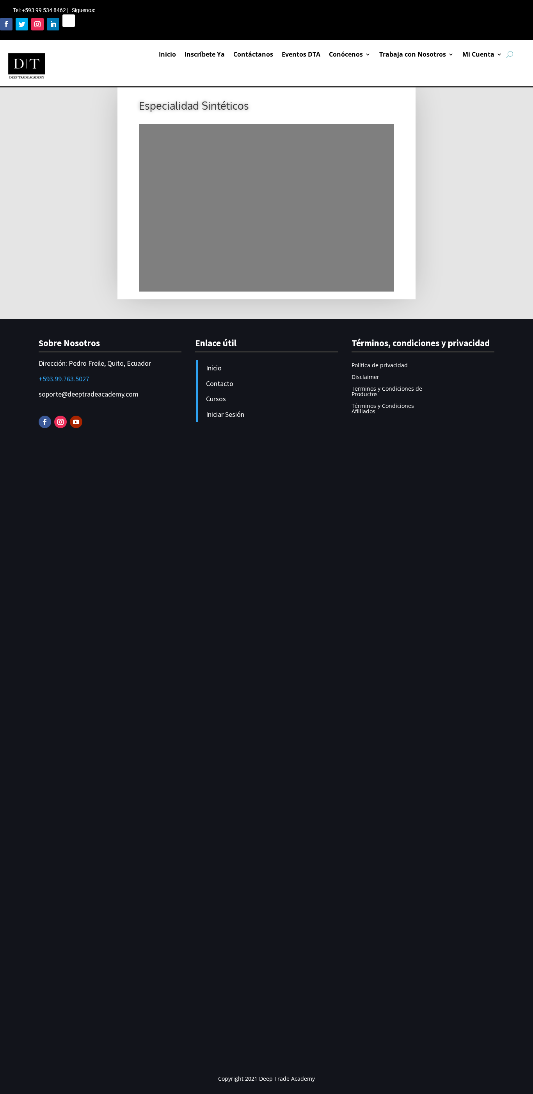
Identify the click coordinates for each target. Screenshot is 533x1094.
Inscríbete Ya (205, 54)
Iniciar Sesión (225, 414)
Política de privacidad (380, 366)
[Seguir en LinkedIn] (53, 24)
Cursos (216, 398)
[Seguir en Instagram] (37, 24)
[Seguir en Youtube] (76, 422)
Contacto (219, 383)
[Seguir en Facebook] (6, 24)
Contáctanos (253, 54)
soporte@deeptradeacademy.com (89, 394)
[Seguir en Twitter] (22, 24)
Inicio (167, 54)
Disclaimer (365, 377)
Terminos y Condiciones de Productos (387, 392)
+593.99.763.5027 (64, 378)
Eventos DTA (301, 54)
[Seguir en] (68, 20)
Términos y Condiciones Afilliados (383, 409)
